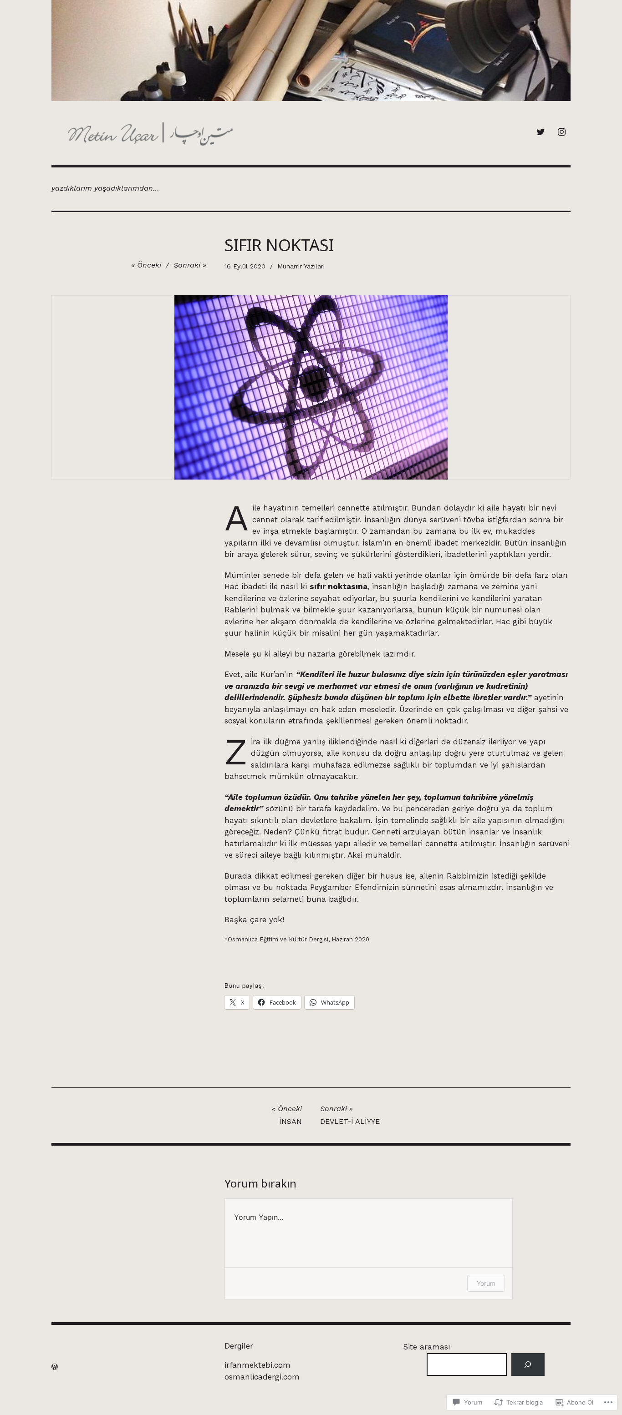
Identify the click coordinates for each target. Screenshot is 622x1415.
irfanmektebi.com (257, 1365)
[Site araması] (528, 1364)
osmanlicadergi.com (262, 1376)
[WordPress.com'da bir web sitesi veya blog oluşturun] (54, 1367)
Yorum (486, 1283)
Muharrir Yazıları (301, 266)
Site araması (426, 1346)
